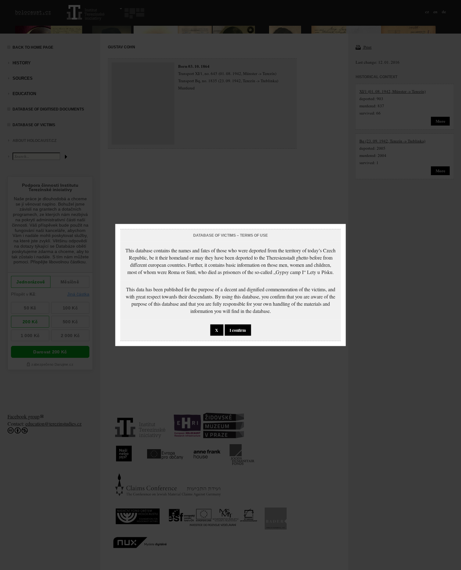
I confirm (238, 330)
